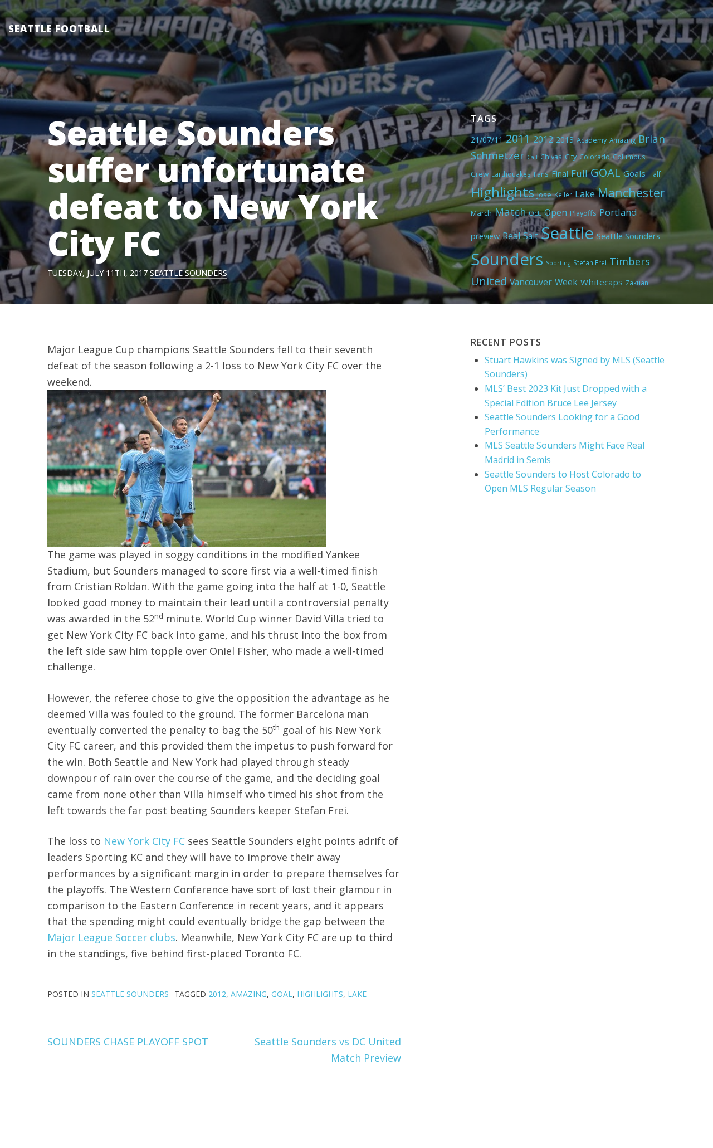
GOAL (605, 172)
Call (532, 157)
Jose (544, 194)
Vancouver (531, 282)
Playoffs (583, 213)
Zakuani (638, 282)
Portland (618, 212)
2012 (543, 139)
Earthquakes (511, 173)
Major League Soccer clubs (111, 937)
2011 (518, 138)
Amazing (622, 139)
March (481, 213)
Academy (592, 140)
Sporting (558, 263)
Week (566, 282)
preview (485, 235)
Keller (563, 194)
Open (555, 212)
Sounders (507, 259)
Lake (585, 194)
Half (654, 173)
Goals (634, 173)
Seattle (567, 233)
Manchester (631, 192)
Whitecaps (601, 282)
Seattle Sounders (188, 272)
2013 (565, 139)
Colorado (594, 157)
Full (579, 173)
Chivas (551, 157)
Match (510, 211)
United (489, 281)
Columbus (629, 156)
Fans (541, 173)
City (571, 157)
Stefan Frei (590, 262)
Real (511, 236)
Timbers (629, 261)
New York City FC (144, 841)
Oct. (535, 213)
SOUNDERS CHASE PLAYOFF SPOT (127, 1041)
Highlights (502, 192)
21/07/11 (487, 139)
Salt (530, 236)
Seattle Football (59, 28)
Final (559, 173)
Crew (480, 174)
